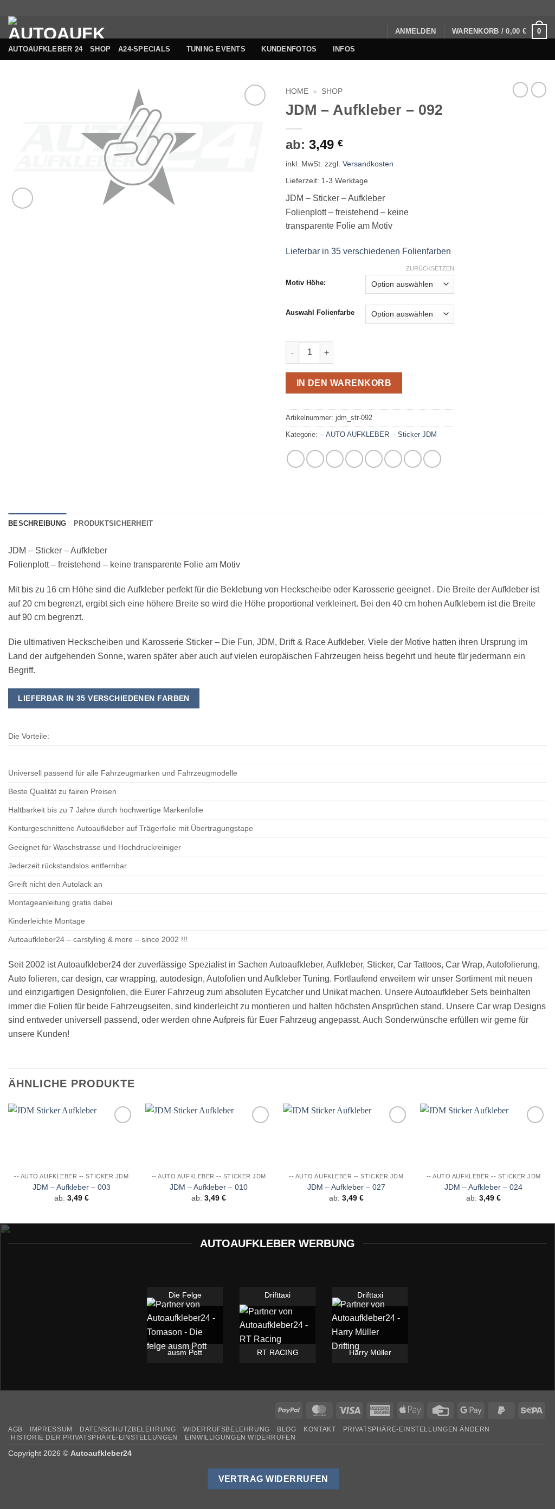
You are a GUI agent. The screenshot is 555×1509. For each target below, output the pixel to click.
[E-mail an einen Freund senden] (354, 459)
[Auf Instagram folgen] (489, 8)
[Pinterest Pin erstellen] (374, 459)
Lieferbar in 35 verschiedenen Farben (104, 698)
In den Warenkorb (343, 383)
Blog (286, 1429)
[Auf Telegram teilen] (432, 459)
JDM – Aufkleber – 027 (346, 1187)
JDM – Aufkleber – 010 (209, 1187)
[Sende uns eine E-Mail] (521, 8)
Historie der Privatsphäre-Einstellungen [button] (94, 1437)
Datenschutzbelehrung (128, 1429)
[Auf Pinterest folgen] (531, 8)
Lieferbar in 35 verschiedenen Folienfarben (368, 251)
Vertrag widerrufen (273, 1479)
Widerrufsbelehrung (226, 1429)
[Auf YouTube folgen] (541, 8)
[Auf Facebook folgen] (479, 8)
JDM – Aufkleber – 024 (483, 1187)
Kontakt (319, 1429)
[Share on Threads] (335, 459)
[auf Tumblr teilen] (413, 459)
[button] (415, 31)
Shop (100, 49)
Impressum (51, 1429)
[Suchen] (375, 31)
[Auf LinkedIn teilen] (393, 459)
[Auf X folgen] (510, 8)
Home (297, 91)
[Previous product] (538, 89)
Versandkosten (368, 163)
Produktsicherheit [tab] (113, 523)
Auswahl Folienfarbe (320, 313)
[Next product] (520, 89)
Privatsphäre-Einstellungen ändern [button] (416, 1429)
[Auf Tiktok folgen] (500, 8)
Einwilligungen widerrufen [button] (240, 1437)
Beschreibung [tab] (37, 523)
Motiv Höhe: (306, 283)
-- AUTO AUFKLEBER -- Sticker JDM (378, 434)
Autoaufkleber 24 (45, 49)
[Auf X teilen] (315, 459)
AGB (15, 1429)
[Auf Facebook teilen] (296, 459)
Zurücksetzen (430, 268)
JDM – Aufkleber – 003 (72, 1187)
